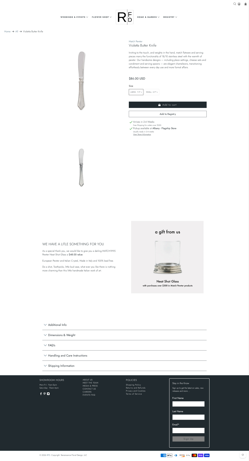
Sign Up (189, 439)
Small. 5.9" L (152, 92)
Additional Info (57, 325)
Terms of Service (134, 393)
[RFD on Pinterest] (44, 394)
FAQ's (51, 345)
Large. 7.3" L (136, 92)
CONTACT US (89, 388)
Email (175, 424)
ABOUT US (88, 379)
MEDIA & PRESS (90, 385)
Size (131, 86)
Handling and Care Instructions (67, 355)
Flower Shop (100, 17)
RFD (48, 455)
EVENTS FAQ (89, 394)
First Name (178, 398)
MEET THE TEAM (90, 382)
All (16, 31)
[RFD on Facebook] (40, 394)
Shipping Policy (133, 384)
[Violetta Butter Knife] (81, 81)
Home (7, 31)
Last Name (177, 411)
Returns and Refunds (136, 387)
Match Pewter (135, 41)
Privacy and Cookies (136, 390)
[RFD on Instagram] (48, 394)
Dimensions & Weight (61, 335)
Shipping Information (61, 366)
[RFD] (125, 17)
